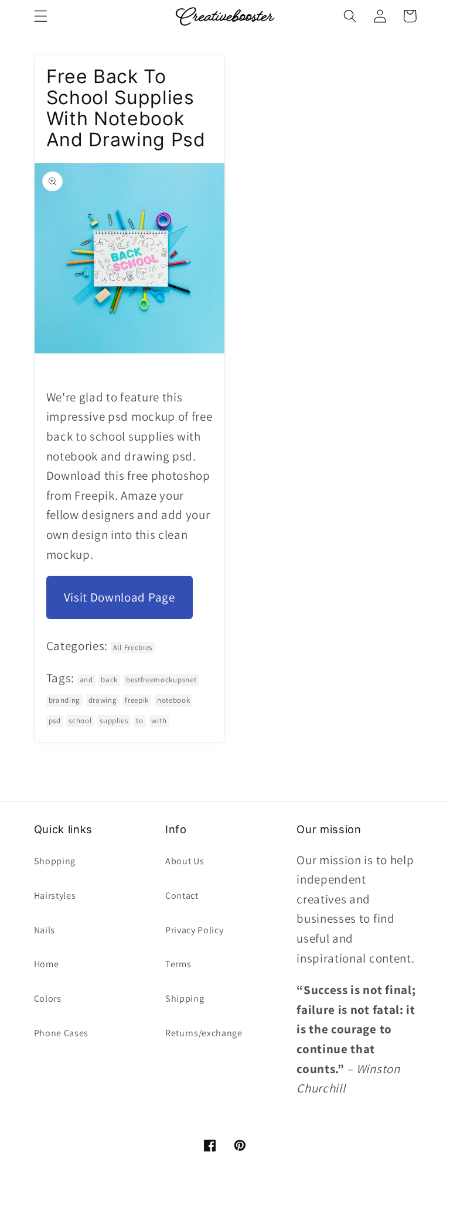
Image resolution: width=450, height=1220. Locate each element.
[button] (41, 16)
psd (55, 721)
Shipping (184, 998)
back (109, 680)
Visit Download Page (119, 597)
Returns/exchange (204, 1033)
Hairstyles (55, 895)
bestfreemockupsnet (161, 680)
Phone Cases (61, 1033)
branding (65, 700)
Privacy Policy (194, 930)
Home (46, 964)
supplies (114, 721)
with (158, 721)
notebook (173, 700)
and (86, 680)
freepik (137, 700)
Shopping (55, 861)
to (139, 721)
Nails (44, 930)
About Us (184, 861)
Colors (48, 998)
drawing (102, 700)
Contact (182, 895)
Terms (178, 964)
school (80, 721)
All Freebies (132, 647)
